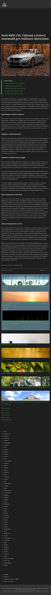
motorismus (47, 270)
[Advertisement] (25, 18)
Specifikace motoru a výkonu (15, 83)
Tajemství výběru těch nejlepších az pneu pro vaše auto (24, 286)
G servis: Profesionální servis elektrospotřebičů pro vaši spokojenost (24, 387)
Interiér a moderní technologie (16, 88)
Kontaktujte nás (19, 265)
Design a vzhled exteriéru (14, 86)
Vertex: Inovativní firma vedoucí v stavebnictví (16, 359)
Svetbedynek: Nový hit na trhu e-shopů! (14, 344)
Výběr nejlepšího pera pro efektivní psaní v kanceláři (19, 373)
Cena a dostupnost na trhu (14, 93)
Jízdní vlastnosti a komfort (14, 91)
